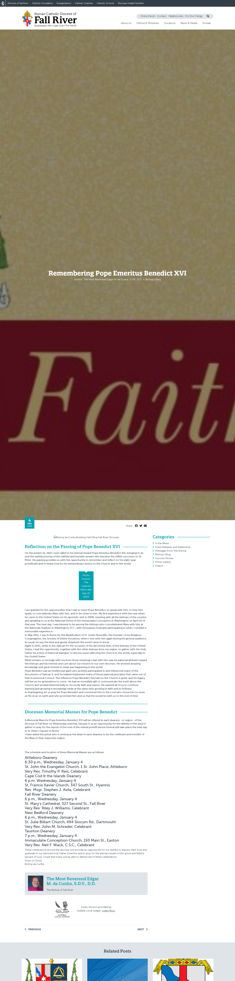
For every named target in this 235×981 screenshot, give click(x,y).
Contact (161, 16)
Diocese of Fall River (18, 3)
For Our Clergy (194, 16)
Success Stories (164, 558)
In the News (162, 543)
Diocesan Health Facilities (131, 3)
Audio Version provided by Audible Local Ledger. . (96, 908)
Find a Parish (148, 16)
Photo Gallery (163, 561)
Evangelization (64, 3)
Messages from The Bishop (170, 550)
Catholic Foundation (42, 3)
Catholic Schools (105, 3)
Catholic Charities (84, 3)
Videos (159, 565)
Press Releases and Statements (173, 547)
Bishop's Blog (163, 554)
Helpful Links (175, 16)
